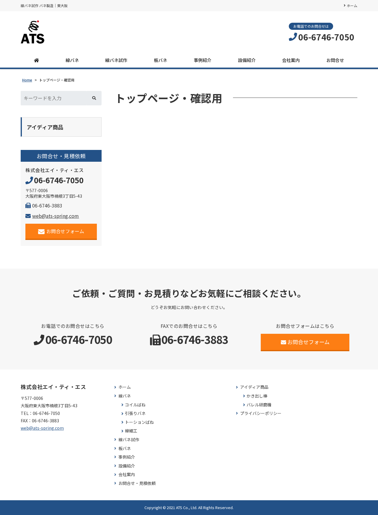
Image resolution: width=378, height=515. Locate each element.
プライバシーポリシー (260, 413)
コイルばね (135, 405)
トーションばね (139, 422)
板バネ (160, 60)
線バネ (72, 60)
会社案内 (291, 60)
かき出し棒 (257, 396)
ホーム (352, 5)
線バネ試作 (116, 60)
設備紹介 (247, 60)
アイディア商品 (254, 387)
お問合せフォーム (65, 231)
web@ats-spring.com (55, 215)
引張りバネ (135, 413)
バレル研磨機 (259, 405)
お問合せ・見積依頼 (137, 483)
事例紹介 (202, 60)
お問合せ (335, 60)
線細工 (131, 431)
